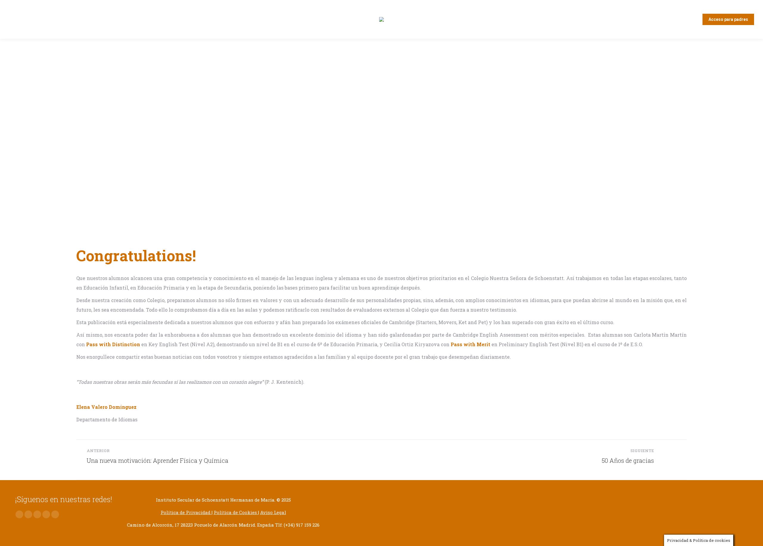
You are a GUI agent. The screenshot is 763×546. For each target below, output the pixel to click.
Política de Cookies (236, 512)
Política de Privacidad (186, 512)
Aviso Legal (273, 512)
